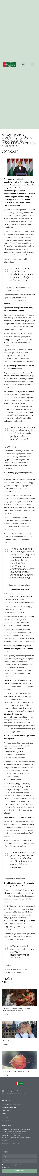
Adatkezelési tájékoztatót (13, 1165)
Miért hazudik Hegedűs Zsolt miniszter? (16, 1071)
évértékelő (19, 179)
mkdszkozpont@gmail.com (11, 1133)
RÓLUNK (5, 1117)
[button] (32, 64)
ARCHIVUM (5, 1121)
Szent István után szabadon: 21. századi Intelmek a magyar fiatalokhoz (16, 1009)
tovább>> (5, 1140)
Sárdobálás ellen (9, 1041)
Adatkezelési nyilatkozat (10, 1143)
